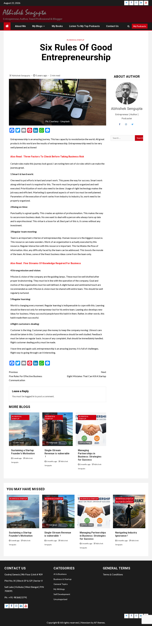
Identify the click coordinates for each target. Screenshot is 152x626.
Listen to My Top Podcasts (84, 26)
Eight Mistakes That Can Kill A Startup (86, 374)
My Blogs (37, 26)
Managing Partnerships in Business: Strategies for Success (93, 535)
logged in (29, 396)
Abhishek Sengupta (21, 75)
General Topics (61, 584)
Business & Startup (75, 40)
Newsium (85, 622)
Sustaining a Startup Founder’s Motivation (23, 452)
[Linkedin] (141, 3)
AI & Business (60, 574)
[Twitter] (126, 3)
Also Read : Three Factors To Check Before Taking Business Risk (47, 156)
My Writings (59, 589)
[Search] (128, 26)
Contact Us (112, 26)
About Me (20, 26)
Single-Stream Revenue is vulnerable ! (57, 453)
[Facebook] (131, 3)
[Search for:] (123, 138)
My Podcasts (139, 26)
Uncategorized (60, 599)
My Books (57, 26)
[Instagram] (136, 3)
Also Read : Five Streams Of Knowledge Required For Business (45, 263)
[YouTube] (146, 3)
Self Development (124, 502)
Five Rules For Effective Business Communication (25, 376)
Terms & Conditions (113, 574)
